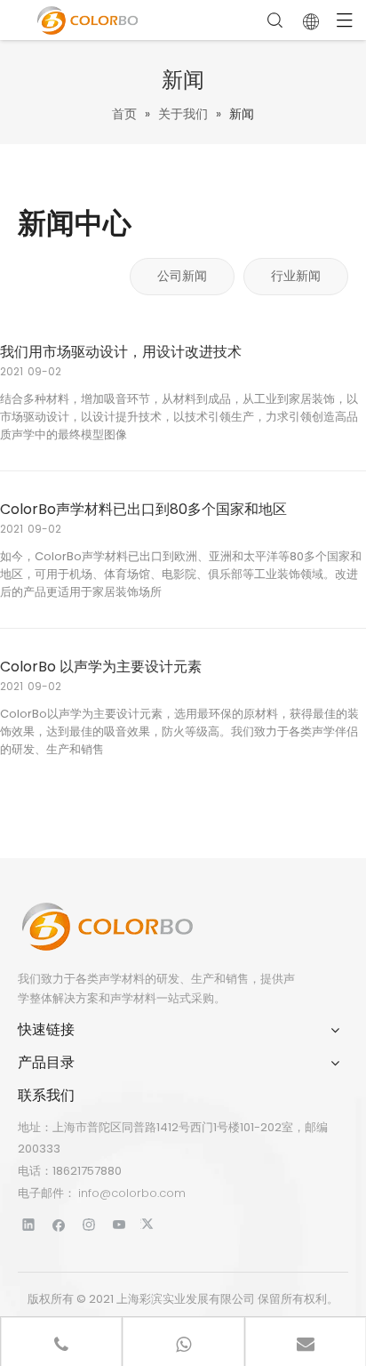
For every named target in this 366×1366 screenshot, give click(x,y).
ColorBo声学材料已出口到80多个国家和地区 (143, 509)
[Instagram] (89, 1224)
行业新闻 (296, 276)
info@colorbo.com (132, 1193)
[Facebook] (59, 1224)
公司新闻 (182, 276)
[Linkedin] (29, 1224)
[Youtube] (119, 1224)
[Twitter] (150, 1224)
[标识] (106, 926)
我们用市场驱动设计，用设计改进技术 (121, 352)
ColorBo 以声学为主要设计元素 (101, 666)
